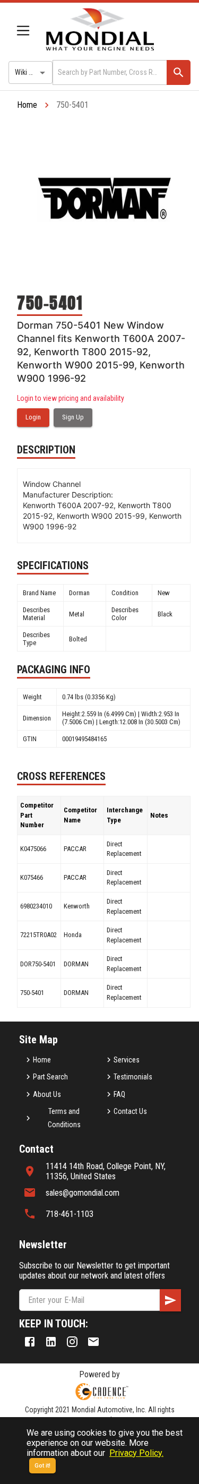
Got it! (42, 1465)
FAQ (119, 1094)
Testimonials (133, 1077)
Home (27, 105)
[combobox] (108, 72)
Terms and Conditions (64, 1118)
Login (33, 417)
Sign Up (73, 417)
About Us (47, 1094)
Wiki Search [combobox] (32, 72)
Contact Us (130, 1111)
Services (127, 1060)
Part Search (50, 1077)
